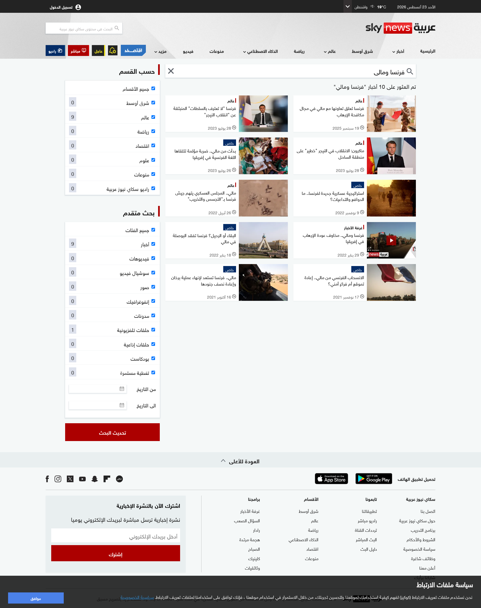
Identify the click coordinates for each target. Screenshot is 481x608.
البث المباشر (366, 539)
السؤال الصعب (247, 520)
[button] (78, 50)
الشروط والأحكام (421, 539)
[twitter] (70, 478)
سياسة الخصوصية (419, 548)
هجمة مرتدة (249, 539)
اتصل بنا (428, 510)
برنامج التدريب (423, 529)
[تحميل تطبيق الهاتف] (352, 478)
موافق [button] (36, 597)
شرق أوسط (362, 50)
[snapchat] (94, 478)
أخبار (400, 50)
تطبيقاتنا (369, 510)
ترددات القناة (366, 529)
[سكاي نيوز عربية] (400, 28)
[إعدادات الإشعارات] (112, 50)
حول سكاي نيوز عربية (417, 520)
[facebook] (47, 478)
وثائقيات (252, 567)
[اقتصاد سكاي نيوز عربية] (133, 50)
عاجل (98, 50)
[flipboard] (107, 478)
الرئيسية (427, 50)
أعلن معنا (427, 567)
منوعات (217, 50)
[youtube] (82, 478)
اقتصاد (312, 548)
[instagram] (58, 478)
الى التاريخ (146, 405)
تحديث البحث (112, 432)
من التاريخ (146, 389)
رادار (256, 529)
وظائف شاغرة (423, 558)
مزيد (162, 50)
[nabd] (119, 478)
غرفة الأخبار (250, 510)
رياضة (299, 50)
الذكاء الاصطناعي (262, 50)
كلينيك (254, 558)
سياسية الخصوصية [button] (137, 596)
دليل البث (368, 548)
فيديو (188, 50)
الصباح (254, 548)
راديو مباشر (367, 520)
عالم (332, 50)
